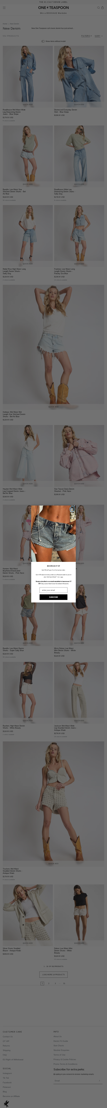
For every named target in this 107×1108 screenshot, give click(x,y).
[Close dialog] (72, 509)
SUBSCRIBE (53, 597)
